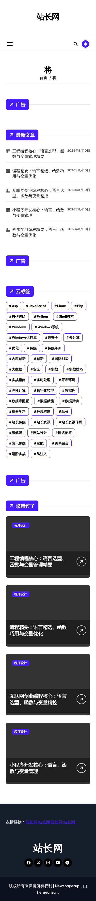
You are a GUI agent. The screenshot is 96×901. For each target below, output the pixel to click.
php (80, 306)
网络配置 (65, 432)
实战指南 (19, 380)
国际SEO (61, 358)
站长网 (48, 16)
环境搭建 (43, 411)
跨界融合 (61, 443)
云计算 (74, 337)
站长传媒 (19, 422)
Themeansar (46, 892)
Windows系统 (48, 327)
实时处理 (43, 380)
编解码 (17, 432)
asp (15, 306)
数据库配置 (20, 401)
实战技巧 (76, 369)
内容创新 (19, 358)
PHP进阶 (19, 316)
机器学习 (19, 411)
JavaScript (37, 306)
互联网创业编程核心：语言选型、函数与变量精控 (38, 193)
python (42, 316)
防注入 (42, 454)
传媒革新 (55, 348)
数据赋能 (47, 401)
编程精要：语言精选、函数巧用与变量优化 (38, 173)
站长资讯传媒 (72, 422)
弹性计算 (19, 390)
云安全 (53, 337)
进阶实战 (19, 454)
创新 (40, 358)
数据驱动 (72, 401)
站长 (65, 411)
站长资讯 (43, 422)
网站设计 (40, 432)
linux (61, 306)
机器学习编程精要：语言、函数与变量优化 (38, 232)
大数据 (17, 369)
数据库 (70, 390)
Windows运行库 (24, 337)
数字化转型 (45, 390)
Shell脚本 (66, 316)
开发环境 (68, 380)
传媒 (33, 348)
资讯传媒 (19, 443)
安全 (36, 369)
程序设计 (20, 525)
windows (19, 327)
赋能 (40, 443)
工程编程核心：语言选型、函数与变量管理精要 (38, 153)
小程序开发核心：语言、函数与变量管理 (38, 212)
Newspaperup (67, 885)
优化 (15, 348)
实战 (54, 369)
